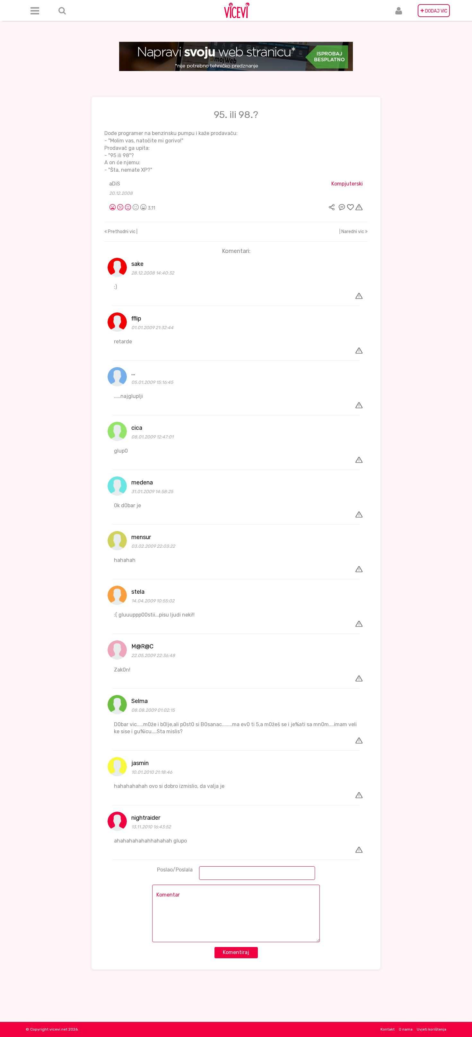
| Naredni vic (352, 231)
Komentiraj (236, 952)
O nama (406, 1029)
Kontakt (387, 1029)
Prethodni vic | (122, 231)
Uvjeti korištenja (431, 1029)
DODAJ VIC (433, 10)
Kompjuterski (347, 184)
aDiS (114, 184)
